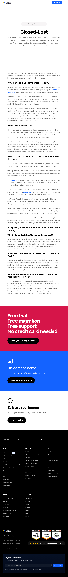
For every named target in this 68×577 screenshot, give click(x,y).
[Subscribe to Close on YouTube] (8, 535)
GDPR (27, 510)
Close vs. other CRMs (54, 460)
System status (7, 513)
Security (28, 516)
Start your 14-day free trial (23, 341)
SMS (4, 476)
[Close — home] (7, 531)
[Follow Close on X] (12, 535)
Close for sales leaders (32, 460)
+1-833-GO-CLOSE (8, 498)
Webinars (50, 457)
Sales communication (9, 456)
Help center (6, 501)
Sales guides (51, 470)
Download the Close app (10, 510)
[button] (65, 3)
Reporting (6, 462)
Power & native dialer (9, 467)
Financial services (31, 475)
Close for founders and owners (32, 456)
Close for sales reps (31, 463)
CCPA (27, 513)
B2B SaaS (28, 472)
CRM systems (12, 180)
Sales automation (8, 459)
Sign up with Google (36, 569)
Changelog (6, 516)
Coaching (28, 469)
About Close (29, 498)
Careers (28, 501)
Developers (6, 507)
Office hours (6, 504)
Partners (50, 463)
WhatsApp (6, 479)
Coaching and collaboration (11, 470)
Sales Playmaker (53, 476)
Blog (49, 454)
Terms (27, 504)
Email (4, 473)
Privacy (28, 507)
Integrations (6, 485)
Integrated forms (8, 482)
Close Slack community (55, 473)
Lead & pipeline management (11, 464)
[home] (8, 3)
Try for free (57, 3)
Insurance (28, 478)
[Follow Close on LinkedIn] (4, 535)
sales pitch (27, 192)
